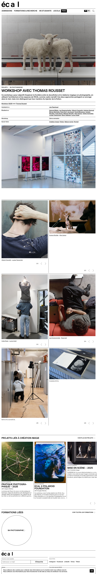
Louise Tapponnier (55, 115)
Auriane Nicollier (53, 267)
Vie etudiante (45, 11)
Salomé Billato (53, 110)
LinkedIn (67, 562)
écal (7, 554)
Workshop (5, 103)
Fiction (62, 122)
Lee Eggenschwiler (65, 110)
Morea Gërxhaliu (54, 112)
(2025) (10, 103)
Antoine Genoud (89, 110)
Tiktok (78, 562)
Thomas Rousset (21, 103)
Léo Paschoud (53, 107)
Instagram (52, 562)
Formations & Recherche (25, 11)
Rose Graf (63, 112)
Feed (64, 11)
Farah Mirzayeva (80, 112)
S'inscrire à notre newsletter (8, 558)
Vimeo (73, 562)
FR (85, 11)
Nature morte (69, 122)
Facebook (60, 562)
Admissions (7, 11)
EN (89, 11)
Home (10, 4)
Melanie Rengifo (68, 113)
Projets (5, 87)
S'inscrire (39, 562)
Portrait (76, 122)
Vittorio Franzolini (77, 110)
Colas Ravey (59, 113)
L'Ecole (56, 11)
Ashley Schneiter (88, 113)
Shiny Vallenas (66, 115)
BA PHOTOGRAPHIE (16, 87)
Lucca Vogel (75, 115)
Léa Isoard (70, 112)
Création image (54, 122)
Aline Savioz (78, 113)
